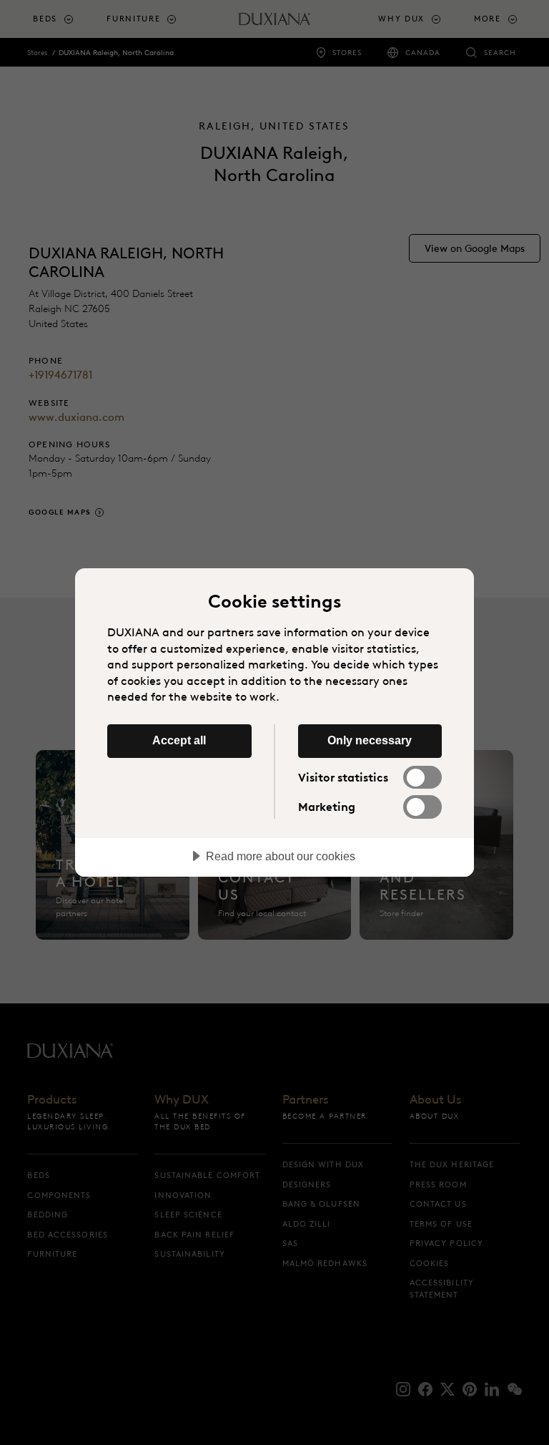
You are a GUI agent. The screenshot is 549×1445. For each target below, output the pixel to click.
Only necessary (369, 740)
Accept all (179, 740)
